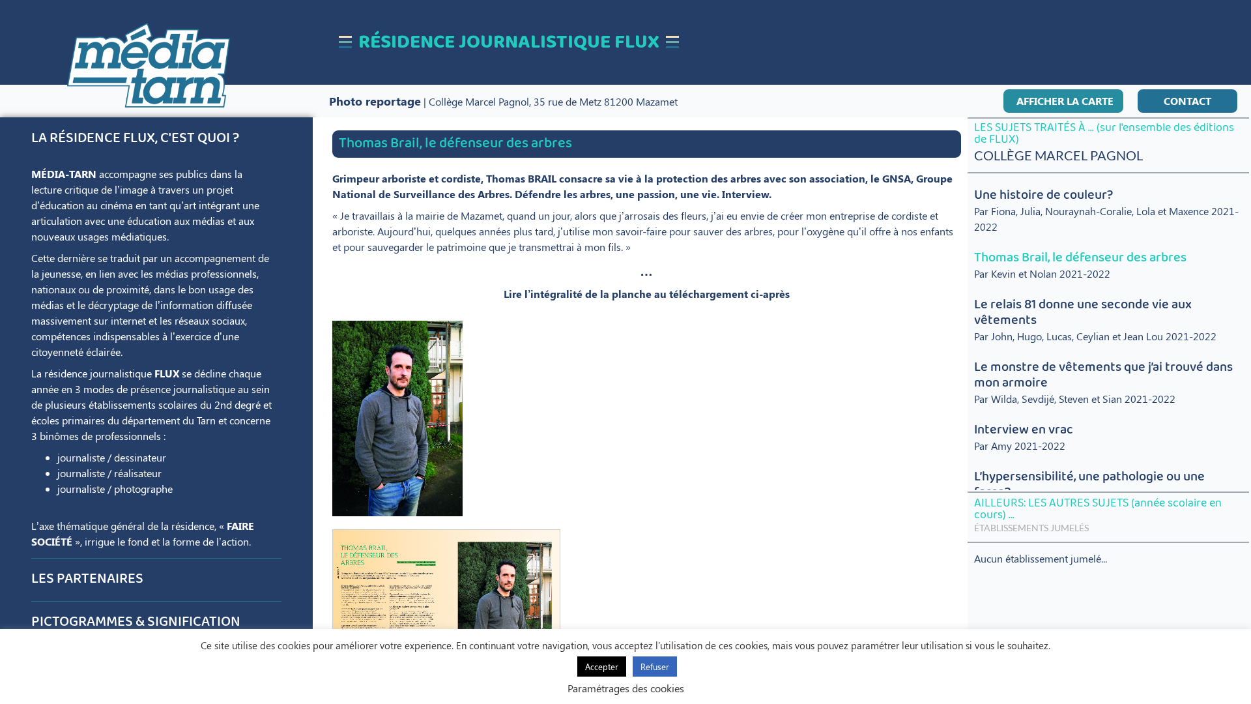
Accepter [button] (601, 666)
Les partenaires (87, 579)
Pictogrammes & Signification (135, 622)
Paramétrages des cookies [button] (626, 688)
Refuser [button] (654, 666)
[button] (1063, 101)
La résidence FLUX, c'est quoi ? (135, 138)
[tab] (156, 138)
